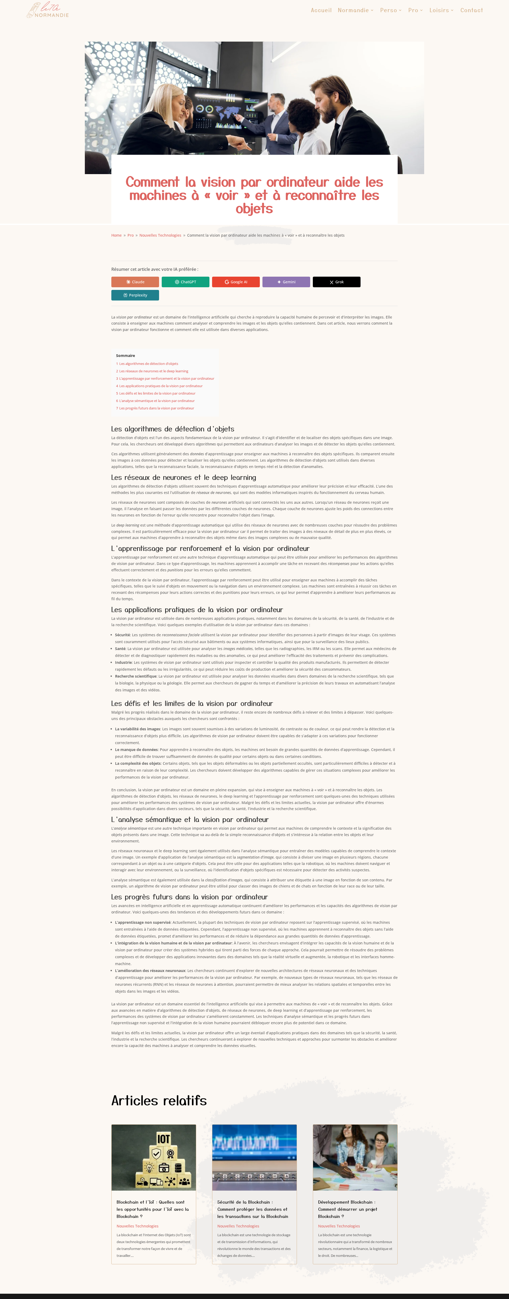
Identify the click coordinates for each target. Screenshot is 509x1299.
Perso (388, 10)
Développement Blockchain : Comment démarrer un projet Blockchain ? (347, 1209)
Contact (472, 10)
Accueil (321, 10)
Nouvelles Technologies (138, 1226)
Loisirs (439, 10)
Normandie (353, 10)
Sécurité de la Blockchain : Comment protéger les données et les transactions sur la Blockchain (252, 1209)
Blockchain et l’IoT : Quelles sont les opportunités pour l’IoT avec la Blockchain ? (153, 1209)
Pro (414, 10)
